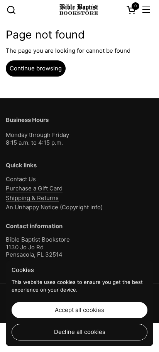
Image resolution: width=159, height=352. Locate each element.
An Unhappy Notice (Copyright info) (54, 207)
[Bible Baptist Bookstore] (78, 9)
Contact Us (21, 179)
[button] (11, 10)
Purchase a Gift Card (34, 188)
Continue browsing (36, 68)
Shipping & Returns (32, 198)
